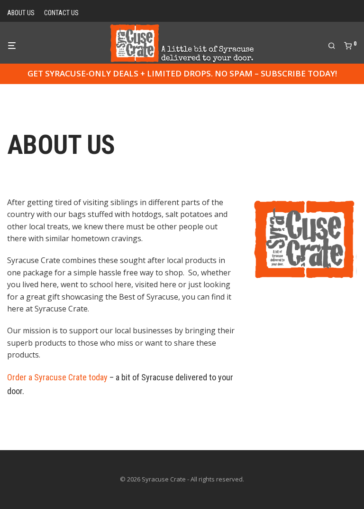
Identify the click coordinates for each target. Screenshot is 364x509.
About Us (21, 12)
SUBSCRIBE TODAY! (299, 73)
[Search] (335, 46)
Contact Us (61, 12)
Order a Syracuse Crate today (57, 377)
